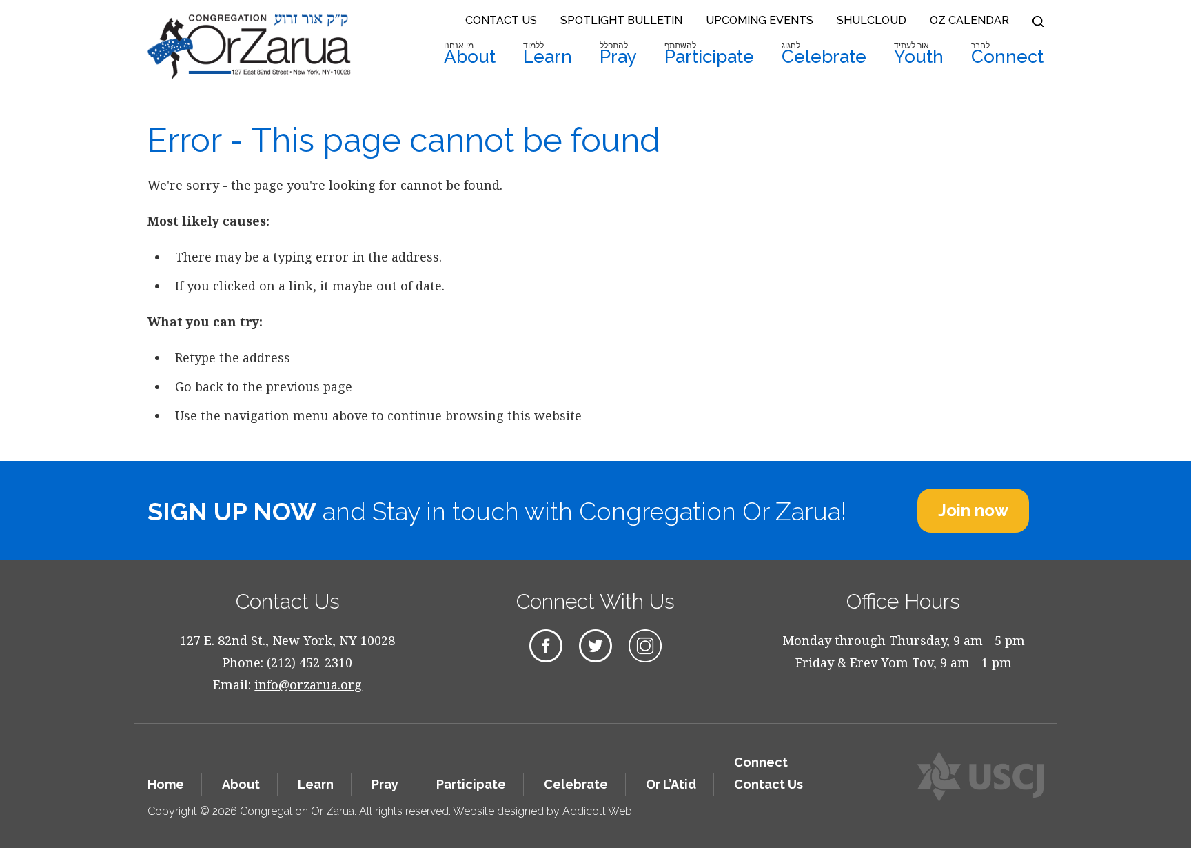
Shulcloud (871, 20)
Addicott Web (597, 811)
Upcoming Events (759, 20)
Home (165, 784)
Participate (709, 54)
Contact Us (501, 20)
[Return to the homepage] (249, 46)
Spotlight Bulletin (621, 20)
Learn (547, 54)
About (470, 54)
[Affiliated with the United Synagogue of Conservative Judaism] (980, 776)
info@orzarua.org (308, 684)
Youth (919, 54)
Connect (1007, 54)
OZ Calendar (969, 20)
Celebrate (824, 54)
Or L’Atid (671, 784)
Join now (973, 510)
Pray (618, 54)
